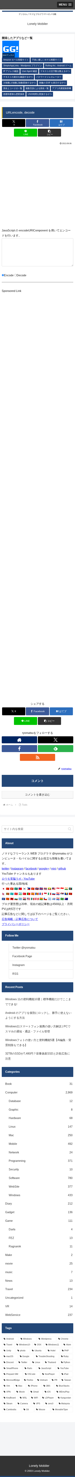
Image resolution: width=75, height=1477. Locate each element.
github (62, 868)
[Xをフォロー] (55, 739)
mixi (53, 868)
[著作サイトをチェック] (19, 739)
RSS (15, 973)
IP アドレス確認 (10, 71)
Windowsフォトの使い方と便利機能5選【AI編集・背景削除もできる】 (38, 1043)
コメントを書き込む (37, 794)
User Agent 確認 (29, 71)
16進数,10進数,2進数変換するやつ (19, 83)
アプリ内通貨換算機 (61, 88)
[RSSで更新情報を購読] (37, 757)
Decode (21, 275)
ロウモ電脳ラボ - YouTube (18, 878)
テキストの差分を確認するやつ (18, 77)
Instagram (17, 868)
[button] (49, 133)
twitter (5, 868)
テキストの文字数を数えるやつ (55, 71)
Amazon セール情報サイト (15, 60)
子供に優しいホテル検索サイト (46, 60)
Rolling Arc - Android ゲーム (58, 65)
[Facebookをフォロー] (19, 748)
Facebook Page (22, 956)
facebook (31, 868)
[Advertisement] (37, 186)
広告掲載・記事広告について (20, 919)
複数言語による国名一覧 (37, 88)
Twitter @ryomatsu (23, 947)
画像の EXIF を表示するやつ (52, 83)
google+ (44, 868)
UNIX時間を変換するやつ (40, 94)
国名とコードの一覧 (12, 88)
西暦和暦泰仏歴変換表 (13, 94)
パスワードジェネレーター (48, 77)
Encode (9, 275)
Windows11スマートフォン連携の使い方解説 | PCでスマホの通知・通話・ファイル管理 (37, 1029)
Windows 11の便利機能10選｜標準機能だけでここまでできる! (38, 1002)
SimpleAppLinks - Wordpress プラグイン (22, 65)
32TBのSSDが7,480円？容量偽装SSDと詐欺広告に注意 (37, 1056)
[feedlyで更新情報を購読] (55, 748)
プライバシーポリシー (16, 924)
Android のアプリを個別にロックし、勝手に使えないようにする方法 (38, 1015)
